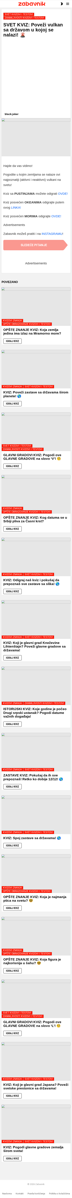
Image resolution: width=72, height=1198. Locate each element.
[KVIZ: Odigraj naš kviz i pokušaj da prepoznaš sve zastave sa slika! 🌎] (36, 557)
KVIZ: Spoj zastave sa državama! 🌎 (32, 838)
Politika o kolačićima (59, 1193)
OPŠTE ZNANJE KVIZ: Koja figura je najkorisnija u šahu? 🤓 (32, 961)
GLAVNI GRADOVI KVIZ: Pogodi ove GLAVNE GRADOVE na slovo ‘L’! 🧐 (32, 1023)
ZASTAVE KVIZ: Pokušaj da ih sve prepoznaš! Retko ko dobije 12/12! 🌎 (33, 777)
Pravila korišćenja (36, 1193)
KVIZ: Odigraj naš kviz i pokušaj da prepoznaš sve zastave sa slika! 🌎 (31, 582)
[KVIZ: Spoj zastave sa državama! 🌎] (36, 814)
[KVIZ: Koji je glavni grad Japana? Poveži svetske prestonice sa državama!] (36, 1061)
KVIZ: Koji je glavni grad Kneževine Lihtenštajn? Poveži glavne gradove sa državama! (34, 646)
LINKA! (16, 207)
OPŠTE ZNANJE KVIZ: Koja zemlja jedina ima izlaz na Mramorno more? (32, 331)
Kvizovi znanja (12, 320)
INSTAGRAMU (52, 234)
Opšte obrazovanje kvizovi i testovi (27, 324)
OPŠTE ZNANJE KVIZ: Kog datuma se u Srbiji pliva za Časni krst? (35, 519)
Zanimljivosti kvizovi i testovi (22, 449)
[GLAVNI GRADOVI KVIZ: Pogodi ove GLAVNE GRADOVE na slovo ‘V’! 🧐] (36, 431)
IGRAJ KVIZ (12, 341)
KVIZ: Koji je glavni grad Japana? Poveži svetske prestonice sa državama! (35, 1086)
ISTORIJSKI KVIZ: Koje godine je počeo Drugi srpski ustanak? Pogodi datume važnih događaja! (35, 712)
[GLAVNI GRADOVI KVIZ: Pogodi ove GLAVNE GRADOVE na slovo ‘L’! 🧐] (36, 998)
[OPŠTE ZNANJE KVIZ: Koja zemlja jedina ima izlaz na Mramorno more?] (36, 306)
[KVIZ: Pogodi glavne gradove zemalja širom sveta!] (36, 1124)
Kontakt (20, 1193)
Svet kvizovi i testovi (39, 386)
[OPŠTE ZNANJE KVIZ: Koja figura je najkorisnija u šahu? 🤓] (36, 936)
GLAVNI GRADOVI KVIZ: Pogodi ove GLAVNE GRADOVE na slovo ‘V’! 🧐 (32, 456)
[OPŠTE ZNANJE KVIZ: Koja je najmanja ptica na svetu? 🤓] (36, 873)
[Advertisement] (36, 77)
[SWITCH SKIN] (61, 4)
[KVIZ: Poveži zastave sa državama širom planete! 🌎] (36, 369)
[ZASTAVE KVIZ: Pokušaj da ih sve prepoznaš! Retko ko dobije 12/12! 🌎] (36, 752)
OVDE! (63, 193)
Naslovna (7, 1193)
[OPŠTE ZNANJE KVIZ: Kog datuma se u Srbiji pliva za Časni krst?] (36, 494)
